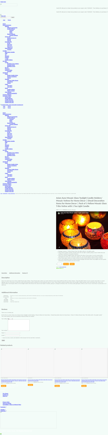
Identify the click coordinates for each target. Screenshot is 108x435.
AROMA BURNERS (12, 93)
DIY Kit (6, 67)
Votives (9, 77)
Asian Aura (3, 1)
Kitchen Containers (12, 76)
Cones (6, 62)
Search (13, 17)
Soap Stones (8, 92)
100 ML (9, 40)
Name (3, 333)
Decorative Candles (10, 52)
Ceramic (11, 30)
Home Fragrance (7, 25)
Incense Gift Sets (9, 101)
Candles (5, 50)
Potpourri (7, 68)
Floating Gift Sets (9, 102)
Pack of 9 (9, 45)
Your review (5, 330)
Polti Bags (9, 85)
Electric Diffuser (11, 34)
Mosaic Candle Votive (12, 75)
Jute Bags (9, 86)
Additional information (14, 273)
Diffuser (7, 26)
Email (3, 335)
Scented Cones (11, 65)
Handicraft (5, 72)
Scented (7, 56)
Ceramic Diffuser (13, 35)
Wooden (7, 79)
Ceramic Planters (7, 94)
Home (4, 23)
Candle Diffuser (11, 29)
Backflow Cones (11, 66)
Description (4, 273)
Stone (10, 32)
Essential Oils (8, 41)
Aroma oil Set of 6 (11, 38)
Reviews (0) (25, 273)
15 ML (8, 43)
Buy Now (3, 385)
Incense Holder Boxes (12, 80)
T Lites (6, 58)
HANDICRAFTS (5, 193)
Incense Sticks (8, 70)
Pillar (6, 53)
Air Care (5, 61)
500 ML (9, 39)
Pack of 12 (10, 47)
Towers (9, 83)
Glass (6, 74)
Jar (6, 54)
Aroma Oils (8, 36)
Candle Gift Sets (9, 99)
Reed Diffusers (8, 48)
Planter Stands (11, 90)
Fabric (6, 84)
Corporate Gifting (7, 96)
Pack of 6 (9, 44)
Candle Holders (9, 59)
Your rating (5, 318)
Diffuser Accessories (12, 27)
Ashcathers (10, 81)
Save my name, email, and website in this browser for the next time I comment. (21, 337)
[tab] (4, 273)
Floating (7, 57)
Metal (10, 31)
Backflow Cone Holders (13, 63)
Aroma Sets (8, 97)
